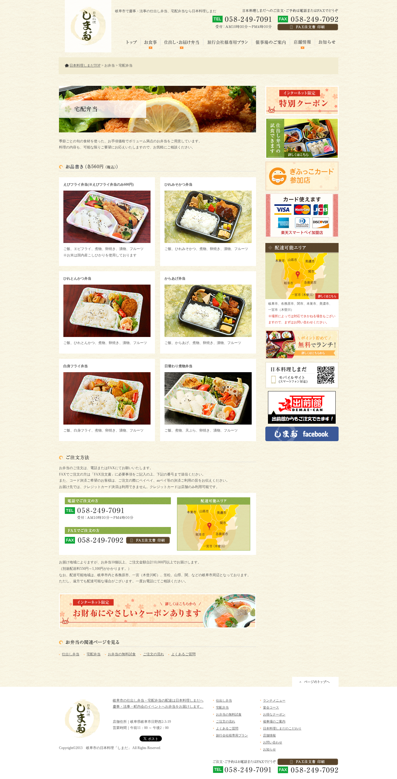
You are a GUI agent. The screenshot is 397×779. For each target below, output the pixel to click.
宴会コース (271, 707)
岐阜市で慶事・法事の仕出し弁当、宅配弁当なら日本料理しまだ (165, 11)
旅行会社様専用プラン (232, 735)
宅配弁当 (94, 654)
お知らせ (269, 749)
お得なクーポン (274, 714)
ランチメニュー (274, 700)
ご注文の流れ (153, 654)
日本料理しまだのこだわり (282, 728)
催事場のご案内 (274, 721)
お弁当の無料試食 (122, 654)
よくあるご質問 (183, 654)
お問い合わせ (272, 742)
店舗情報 (269, 735)
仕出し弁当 (70, 654)
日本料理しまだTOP (85, 65)
